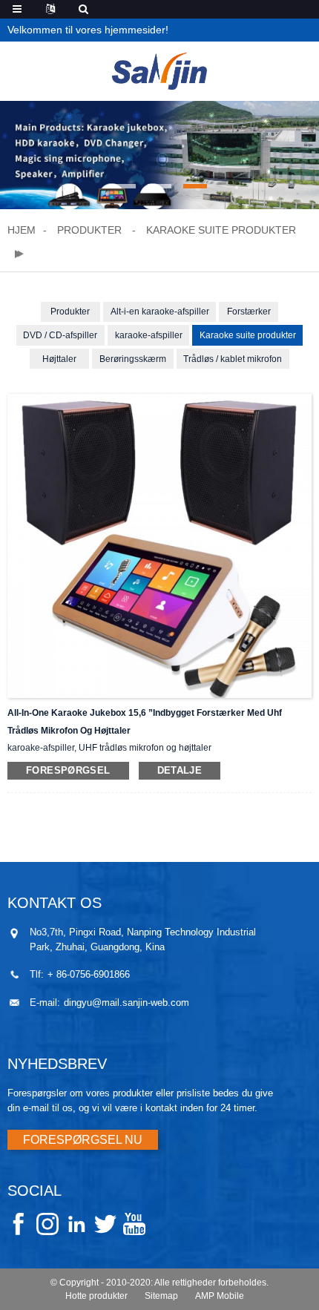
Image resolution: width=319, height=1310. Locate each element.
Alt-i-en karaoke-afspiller (160, 311)
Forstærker (249, 311)
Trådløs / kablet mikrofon (232, 359)
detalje (180, 770)
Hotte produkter (96, 1296)
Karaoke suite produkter (221, 230)
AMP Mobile (219, 1296)
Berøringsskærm (132, 359)
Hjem (21, 230)
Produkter (89, 230)
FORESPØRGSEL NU (82, 1139)
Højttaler (59, 359)
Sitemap (161, 1296)
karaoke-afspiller (148, 335)
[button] (124, 186)
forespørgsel (68, 770)
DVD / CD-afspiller (60, 335)
